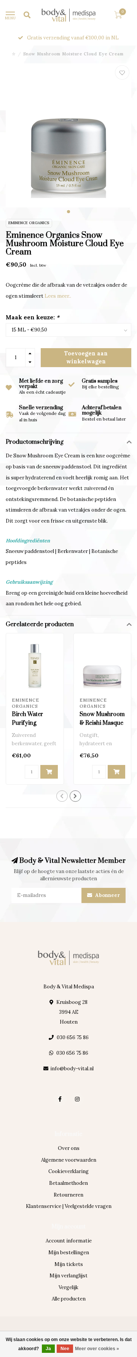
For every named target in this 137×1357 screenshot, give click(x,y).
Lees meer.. (58, 296)
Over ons (69, 1148)
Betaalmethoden (68, 1183)
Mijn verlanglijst (68, 1275)
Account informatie (69, 1241)
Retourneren (68, 1195)
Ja (48, 1348)
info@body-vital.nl (72, 1068)
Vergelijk (68, 1287)
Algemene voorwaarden (68, 1160)
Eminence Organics (28, 222)
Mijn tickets (68, 1264)
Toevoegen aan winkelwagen (86, 357)
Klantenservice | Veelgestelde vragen (69, 1206)
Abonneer (107, 895)
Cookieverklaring (68, 1171)
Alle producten (69, 1299)
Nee (65, 1348)
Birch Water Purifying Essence (27, 723)
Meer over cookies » (97, 1348)
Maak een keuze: (32, 317)
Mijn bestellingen (68, 1252)
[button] (68, 211)
